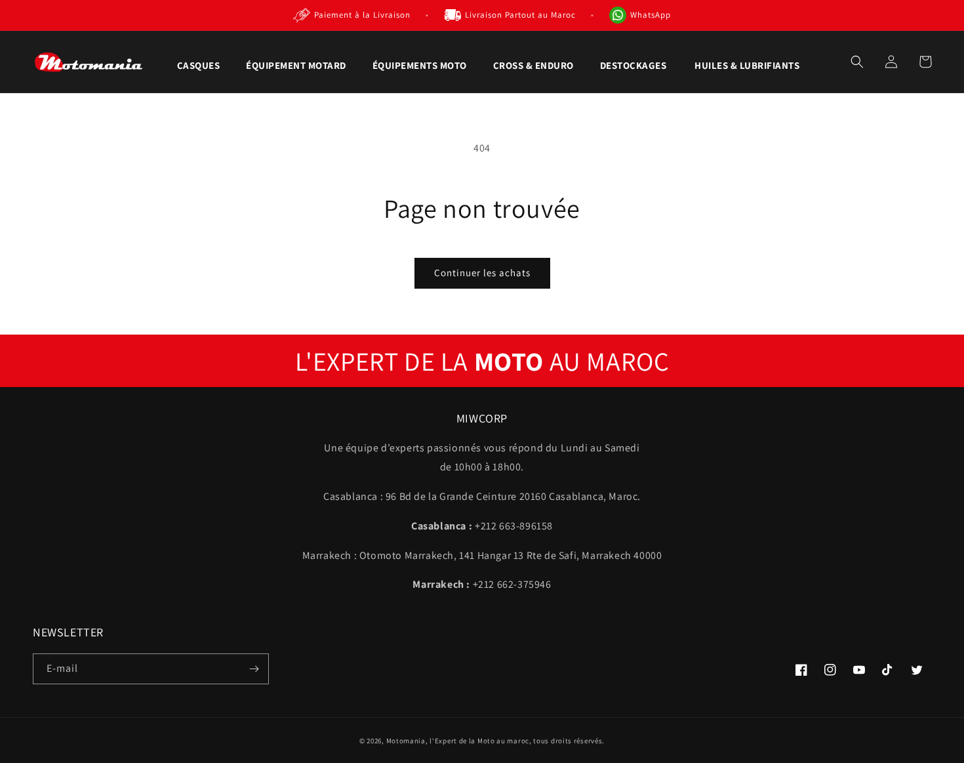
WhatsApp (650, 14)
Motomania (406, 740)
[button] (198, 65)
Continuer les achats (482, 272)
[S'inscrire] (253, 668)
